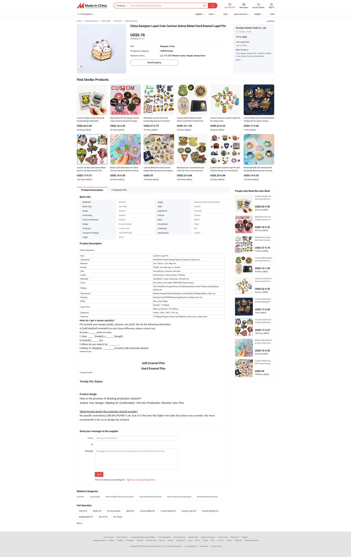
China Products (122, 537)
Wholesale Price (179, 537)
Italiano (162, 540)
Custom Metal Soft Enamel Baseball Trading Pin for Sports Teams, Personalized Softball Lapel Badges (263, 300)
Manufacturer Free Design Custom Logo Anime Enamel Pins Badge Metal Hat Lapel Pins (263, 218)
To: (92, 444)
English (111, 540)
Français (140, 540)
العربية (190, 540)
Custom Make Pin (147, 511)
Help (225, 14)
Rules (272, 14)
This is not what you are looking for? (110, 479)
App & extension (241, 14)
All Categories (86, 14)
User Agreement (191, 546)
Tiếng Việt (238, 540)
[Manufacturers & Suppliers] (92, 6)
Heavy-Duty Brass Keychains (179, 496)
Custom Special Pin (210, 511)
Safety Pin (97, 511)
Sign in (271, 7)
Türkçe (229, 540)
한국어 (197, 540)
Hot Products (108, 537)
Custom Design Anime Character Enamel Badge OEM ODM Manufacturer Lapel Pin (263, 197)
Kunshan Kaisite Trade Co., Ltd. (251, 27)
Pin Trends (117, 516)
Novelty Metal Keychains (207, 496)
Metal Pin (130, 511)
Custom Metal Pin (168, 511)
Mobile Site (235, 537)
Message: (88, 451)
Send (99, 474)
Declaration (204, 546)
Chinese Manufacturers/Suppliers (143, 537)
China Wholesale (164, 537)
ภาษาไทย (220, 540)
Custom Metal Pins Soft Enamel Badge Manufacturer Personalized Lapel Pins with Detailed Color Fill (263, 362)
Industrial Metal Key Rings (150, 496)
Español (120, 540)
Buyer (211, 14)
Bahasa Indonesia (251, 540)
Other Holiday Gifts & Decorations (119, 496)
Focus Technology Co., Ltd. (158, 546)
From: (90, 438)
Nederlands (180, 540)
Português (130, 540)
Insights (245, 537)
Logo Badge (95, 496)
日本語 (205, 540)
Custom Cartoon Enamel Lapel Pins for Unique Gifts (263, 280)
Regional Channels (208, 537)
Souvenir (80, 496)
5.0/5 (244, 37)
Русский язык (151, 540)
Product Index (223, 537)
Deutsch (171, 540)
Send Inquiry (154, 62)
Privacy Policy (216, 546)
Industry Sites (193, 537)
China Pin (83, 511)
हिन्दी (212, 540)
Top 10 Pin (103, 516)
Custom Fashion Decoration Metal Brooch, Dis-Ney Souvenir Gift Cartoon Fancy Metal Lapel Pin (263, 321)
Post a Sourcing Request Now (141, 479)
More (238, 59)
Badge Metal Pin (86, 516)
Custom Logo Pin (189, 511)
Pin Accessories (114, 511)
